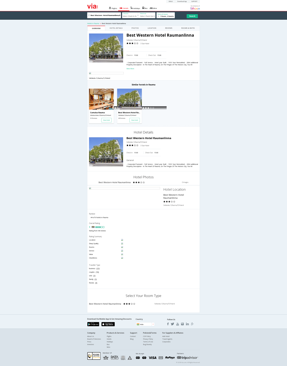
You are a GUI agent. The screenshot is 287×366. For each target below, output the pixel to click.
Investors (90, 344)
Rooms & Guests (163, 14)
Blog (131, 339)
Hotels (109, 339)
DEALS (171, 1)
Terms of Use (148, 342)
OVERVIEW (96, 28)
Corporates (166, 342)
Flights (109, 336)
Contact (133, 336)
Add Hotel (166, 336)
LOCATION (152, 28)
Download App (182, 1)
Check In (125, 13)
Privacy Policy (148, 339)
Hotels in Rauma (93, 23)
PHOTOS (135, 28)
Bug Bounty (147, 344)
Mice (108, 347)
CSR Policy (147, 336)
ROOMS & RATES (188, 28)
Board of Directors (94, 339)
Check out (143, 13)
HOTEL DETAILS (116, 28)
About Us (90, 336)
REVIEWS (168, 28)
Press (89, 342)
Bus (108, 344)
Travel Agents (167, 339)
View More (130, 69)
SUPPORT (194, 1)
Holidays (110, 342)
